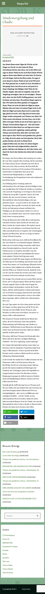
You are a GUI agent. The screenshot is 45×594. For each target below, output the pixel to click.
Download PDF (8, 57)
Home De (6, 539)
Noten (5, 554)
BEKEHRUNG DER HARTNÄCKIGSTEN (17, 466)
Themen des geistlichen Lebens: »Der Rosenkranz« (21, 459)
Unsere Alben (7, 565)
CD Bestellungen (9, 535)
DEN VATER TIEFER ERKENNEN (15, 477)
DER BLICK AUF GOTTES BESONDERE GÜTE (19, 499)
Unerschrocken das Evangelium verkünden (18, 492)
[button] (10, 412)
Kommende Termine (10, 547)
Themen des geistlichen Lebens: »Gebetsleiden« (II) (21, 470)
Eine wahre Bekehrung (11, 452)
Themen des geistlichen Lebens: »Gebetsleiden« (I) (21, 481)
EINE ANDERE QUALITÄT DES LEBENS (17, 488)
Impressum (26, 589)
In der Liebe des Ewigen (11, 456)
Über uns (6, 561)
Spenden (6, 558)
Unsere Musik (8, 569)
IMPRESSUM (7, 543)
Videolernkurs (8, 573)
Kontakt (5, 550)
